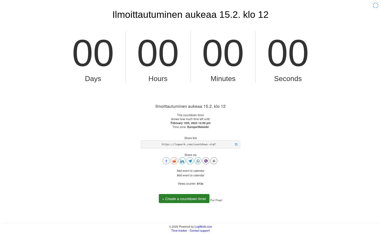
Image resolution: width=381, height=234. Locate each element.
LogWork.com (203, 226)
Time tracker (179, 230)
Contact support (200, 230)
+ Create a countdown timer (184, 198)
